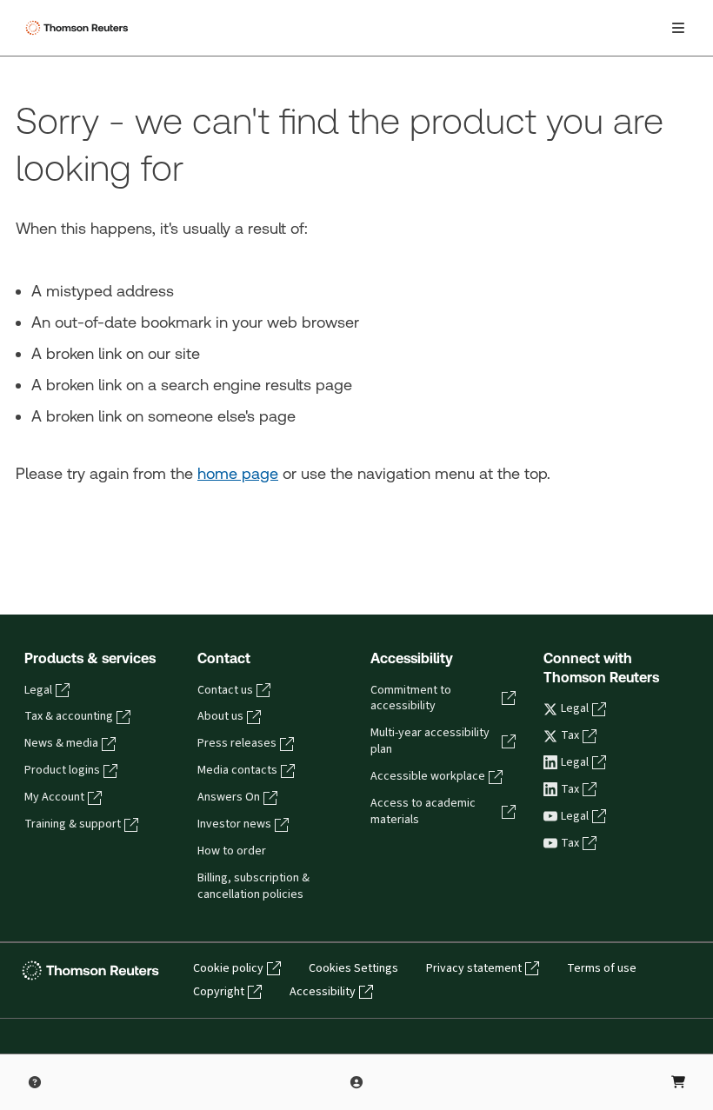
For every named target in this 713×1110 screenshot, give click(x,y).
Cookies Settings (353, 968)
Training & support (72, 824)
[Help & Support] (34, 1082)
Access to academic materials (423, 811)
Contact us (225, 690)
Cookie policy (228, 968)
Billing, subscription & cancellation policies (253, 886)
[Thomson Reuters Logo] (79, 28)
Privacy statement (474, 968)
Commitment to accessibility (410, 698)
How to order (231, 851)
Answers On (228, 797)
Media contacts (237, 770)
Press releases (237, 743)
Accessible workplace (427, 776)
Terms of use (601, 968)
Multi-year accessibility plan (430, 741)
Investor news (234, 824)
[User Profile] (356, 1082)
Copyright (218, 992)
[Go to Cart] (678, 1082)
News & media (61, 743)
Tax (570, 735)
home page (237, 473)
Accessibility (323, 992)
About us (220, 716)
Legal (38, 690)
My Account (54, 797)
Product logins (62, 770)
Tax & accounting (68, 716)
